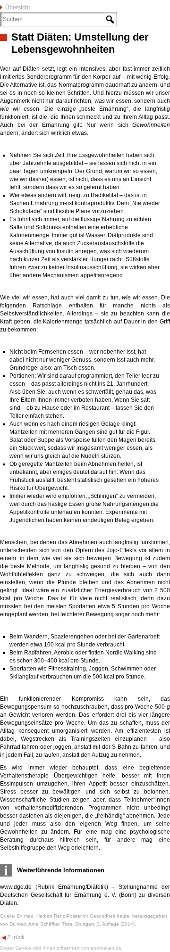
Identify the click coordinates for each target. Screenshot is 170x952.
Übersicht (17, 7)
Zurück (15, 937)
